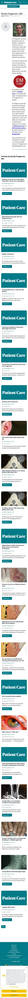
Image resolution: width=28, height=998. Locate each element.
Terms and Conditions (14, 952)
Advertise (14, 947)
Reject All (14, 991)
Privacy (14, 954)
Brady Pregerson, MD (9, 183)
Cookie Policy (12, 984)
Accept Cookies (14, 995)
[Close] (26, 967)
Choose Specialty (12, 6)
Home (2, 16)
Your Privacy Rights (14, 957)
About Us (14, 945)
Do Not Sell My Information (14, 955)
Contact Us (14, 949)
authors (7, 16)
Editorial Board (14, 950)
